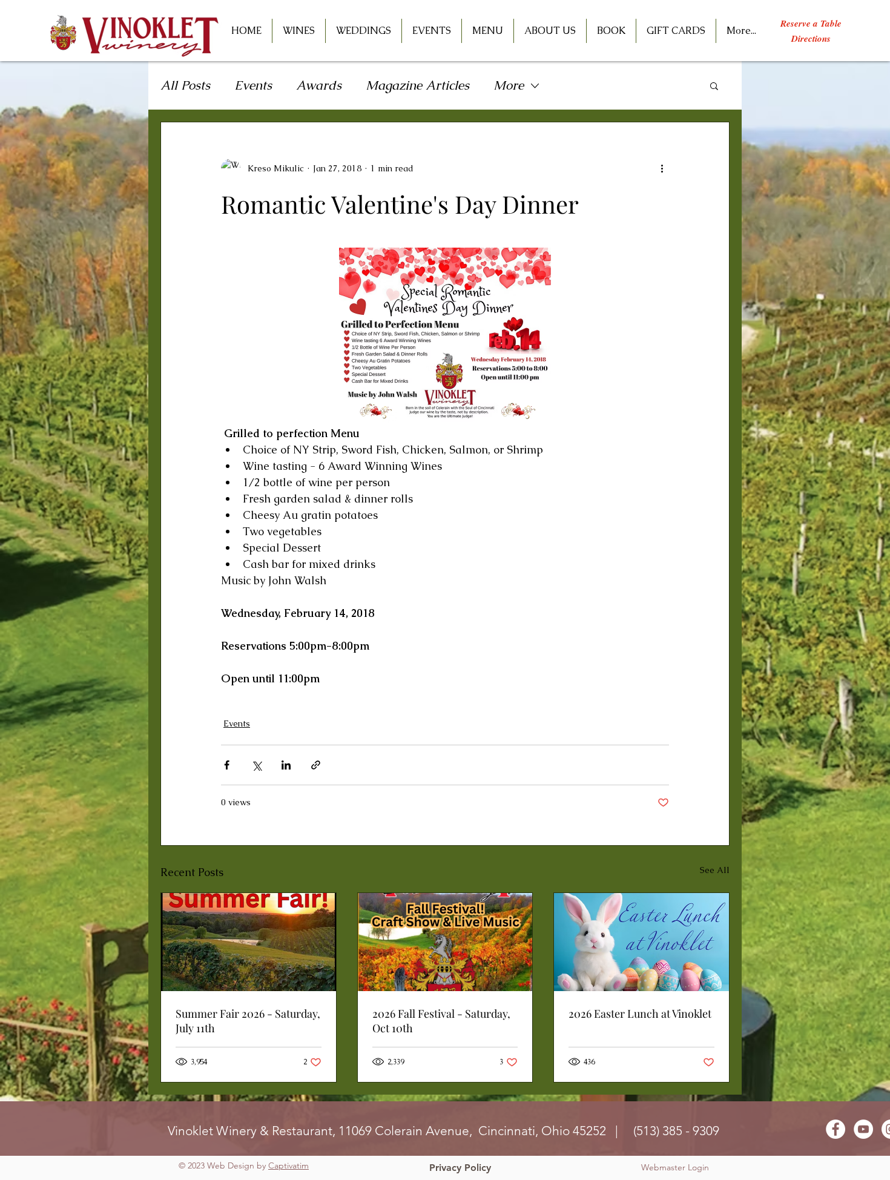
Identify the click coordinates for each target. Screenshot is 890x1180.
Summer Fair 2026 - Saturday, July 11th (248, 1020)
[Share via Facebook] (226, 765)
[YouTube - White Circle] (863, 1129)
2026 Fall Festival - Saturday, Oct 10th (441, 1020)
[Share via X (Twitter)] (256, 765)
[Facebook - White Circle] (835, 1129)
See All (715, 870)
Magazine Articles (417, 85)
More (508, 85)
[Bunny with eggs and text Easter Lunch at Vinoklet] (641, 942)
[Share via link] (315, 765)
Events (253, 85)
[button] (431, 31)
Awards (318, 85)
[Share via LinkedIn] (286, 765)
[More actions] (661, 168)
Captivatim (288, 1165)
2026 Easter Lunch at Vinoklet (640, 1013)
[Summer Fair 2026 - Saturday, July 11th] (248, 942)
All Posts (185, 85)
